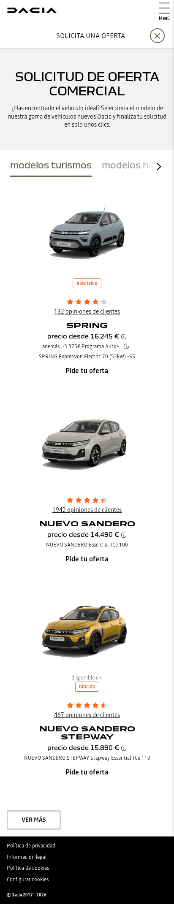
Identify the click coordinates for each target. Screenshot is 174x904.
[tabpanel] (87, 507)
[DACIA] (32, 11)
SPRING (87, 325)
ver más (34, 819)
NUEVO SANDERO (87, 524)
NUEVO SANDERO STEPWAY (87, 733)
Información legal (26, 857)
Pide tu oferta (87, 370)
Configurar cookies (28, 879)
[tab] (51, 167)
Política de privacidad (31, 845)
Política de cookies (28, 868)
